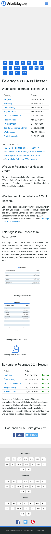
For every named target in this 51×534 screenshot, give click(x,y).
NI (11, 68)
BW (5, 63)
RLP (24, 68)
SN (36, 68)
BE (17, 63)
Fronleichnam (10, 123)
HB (28, 63)
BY (11, 63)
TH (11, 72)
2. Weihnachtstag (11, 136)
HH (34, 63)
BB (23, 63)
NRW (17, 68)
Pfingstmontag (10, 119)
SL (31, 68)
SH (5, 72)
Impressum (40, 530)
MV (5, 68)
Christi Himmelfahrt (12, 115)
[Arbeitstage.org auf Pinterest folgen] (32, 523)
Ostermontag (9, 107)
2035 (24, 72)
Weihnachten (9, 132)
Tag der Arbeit (10, 111)
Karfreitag (8, 103)
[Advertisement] (25, 34)
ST (42, 68)
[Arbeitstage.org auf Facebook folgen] (18, 523)
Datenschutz (29, 530)
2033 (17, 72)
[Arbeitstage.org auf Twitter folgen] (25, 523)
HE (41, 63)
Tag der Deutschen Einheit (15, 127)
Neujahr (7, 99)
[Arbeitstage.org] (14, 6)
